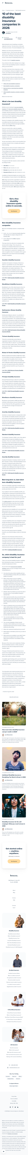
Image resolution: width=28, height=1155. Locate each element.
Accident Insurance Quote (14, 973)
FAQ (14, 900)
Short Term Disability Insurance (14, 942)
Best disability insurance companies (12, 86)
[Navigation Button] (2, 2)
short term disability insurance (15, 109)
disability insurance (15, 60)
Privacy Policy (14, 1096)
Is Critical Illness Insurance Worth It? (14, 1019)
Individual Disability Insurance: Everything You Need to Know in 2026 (14, 776)
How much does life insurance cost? (14, 1054)
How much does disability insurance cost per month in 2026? (13, 731)
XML (14, 1103)
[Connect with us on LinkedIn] (17, 1107)
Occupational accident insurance (14, 977)
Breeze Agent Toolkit (14, 1086)
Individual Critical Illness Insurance (14, 1021)
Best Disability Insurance (20, 10)
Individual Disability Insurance (14, 945)
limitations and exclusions (13, 1133)
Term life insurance (14, 1047)
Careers (14, 898)
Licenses (14, 905)
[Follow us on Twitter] (15, 1107)
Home (3, 10)
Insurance (8, 1076)
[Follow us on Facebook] (13, 1107)
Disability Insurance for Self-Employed (14, 947)
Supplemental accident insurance (14, 986)
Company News (10, 1078)
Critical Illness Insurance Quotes (14, 1012)
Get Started (14, 211)
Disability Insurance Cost (14, 938)
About (14, 890)
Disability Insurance (10, 10)
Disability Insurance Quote (14, 934)
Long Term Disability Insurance (14, 940)
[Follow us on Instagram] (10, 1107)
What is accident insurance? (14, 975)
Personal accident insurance (14, 980)
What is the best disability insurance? (12, 83)
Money (20, 1076)
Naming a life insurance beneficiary (14, 1056)
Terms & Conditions (14, 1098)
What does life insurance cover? (14, 1052)
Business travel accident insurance (14, 982)
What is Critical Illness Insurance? (14, 1015)
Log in (14, 907)
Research (18, 1078)
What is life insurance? (14, 1050)
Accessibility (14, 1101)
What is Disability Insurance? (14, 936)
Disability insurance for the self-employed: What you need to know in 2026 (13, 824)
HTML (17, 1103)
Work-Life (14, 1076)
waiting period (7, 501)
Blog (14, 892)
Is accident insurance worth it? (14, 984)
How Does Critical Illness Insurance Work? (14, 1017)
